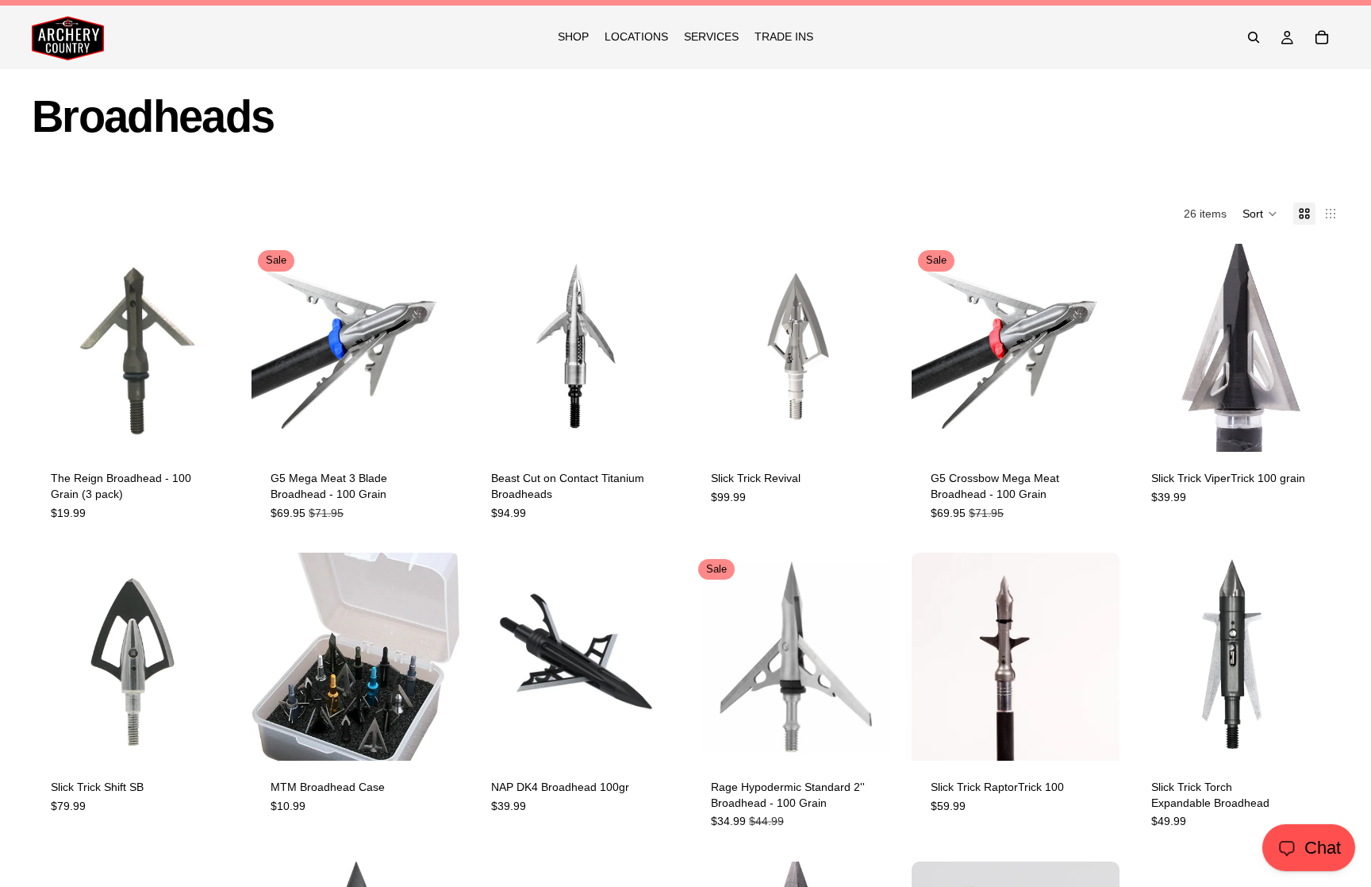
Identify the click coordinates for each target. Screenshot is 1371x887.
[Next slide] (655, 347)
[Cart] (1321, 37)
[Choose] (654, 428)
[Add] (215, 428)
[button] (1259, 213)
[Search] (1253, 37)
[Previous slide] (496, 347)
